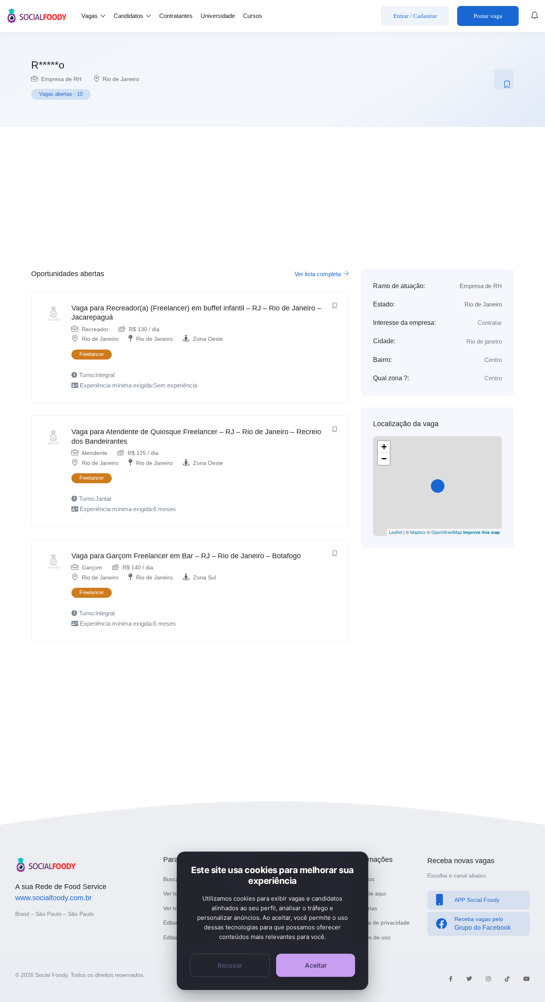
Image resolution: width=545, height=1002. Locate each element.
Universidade (218, 15)
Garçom (92, 567)
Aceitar (316, 965)
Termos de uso (372, 937)
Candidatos (129, 15)
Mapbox (418, 532)
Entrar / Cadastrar (415, 16)
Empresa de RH (61, 79)
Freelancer (91, 354)
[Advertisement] (272, 193)
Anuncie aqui (369, 893)
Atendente (94, 453)
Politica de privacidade (381, 922)
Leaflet (395, 532)
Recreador (95, 329)
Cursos (252, 15)
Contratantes (176, 15)
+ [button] (384, 447)
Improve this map (481, 532)
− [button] (384, 459)
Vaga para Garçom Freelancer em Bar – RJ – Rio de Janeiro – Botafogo (186, 556)
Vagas (90, 15)
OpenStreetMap (446, 532)
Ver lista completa (318, 274)
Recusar (229, 965)
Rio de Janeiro (121, 79)
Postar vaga (488, 16)
